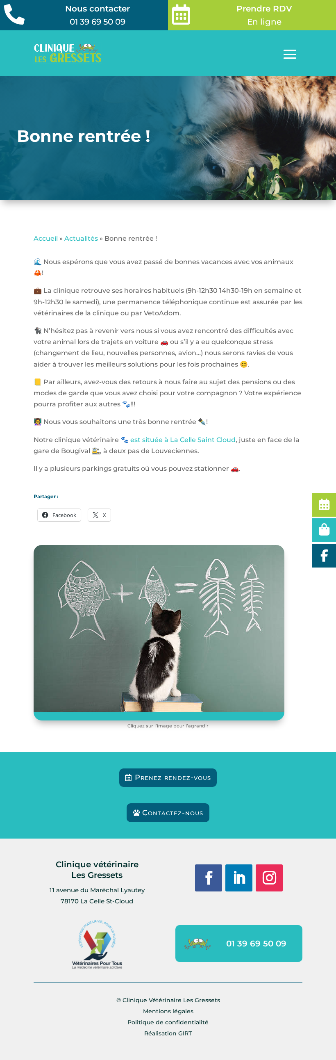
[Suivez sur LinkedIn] (238, 877)
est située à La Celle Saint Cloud (183, 440)
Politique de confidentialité (168, 1022)
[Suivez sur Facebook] (208, 877)
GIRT (185, 1033)
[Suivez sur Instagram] (269, 877)
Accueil (46, 238)
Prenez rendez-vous (173, 777)
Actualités (81, 238)
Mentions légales (168, 1011)
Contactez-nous (172, 812)
